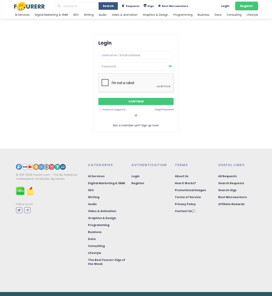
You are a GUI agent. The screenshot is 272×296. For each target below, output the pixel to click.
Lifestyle (252, 15)
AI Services (22, 15)
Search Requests (231, 183)
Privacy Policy (185, 204)
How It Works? (185, 183)
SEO (76, 15)
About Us (181, 176)
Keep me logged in (114, 109)
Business (203, 15)
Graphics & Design (155, 15)
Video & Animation (125, 15)
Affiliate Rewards (231, 204)
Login (225, 6)
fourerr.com (41, 175)
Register (246, 6)
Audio (103, 15)
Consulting (234, 15)
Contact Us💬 (185, 211)
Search (108, 6)
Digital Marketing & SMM (51, 15)
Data (218, 15)
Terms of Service (188, 197)
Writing (89, 15)
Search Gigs (227, 190)
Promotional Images (190, 190)
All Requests (227, 176)
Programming (183, 15)
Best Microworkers (232, 197)
